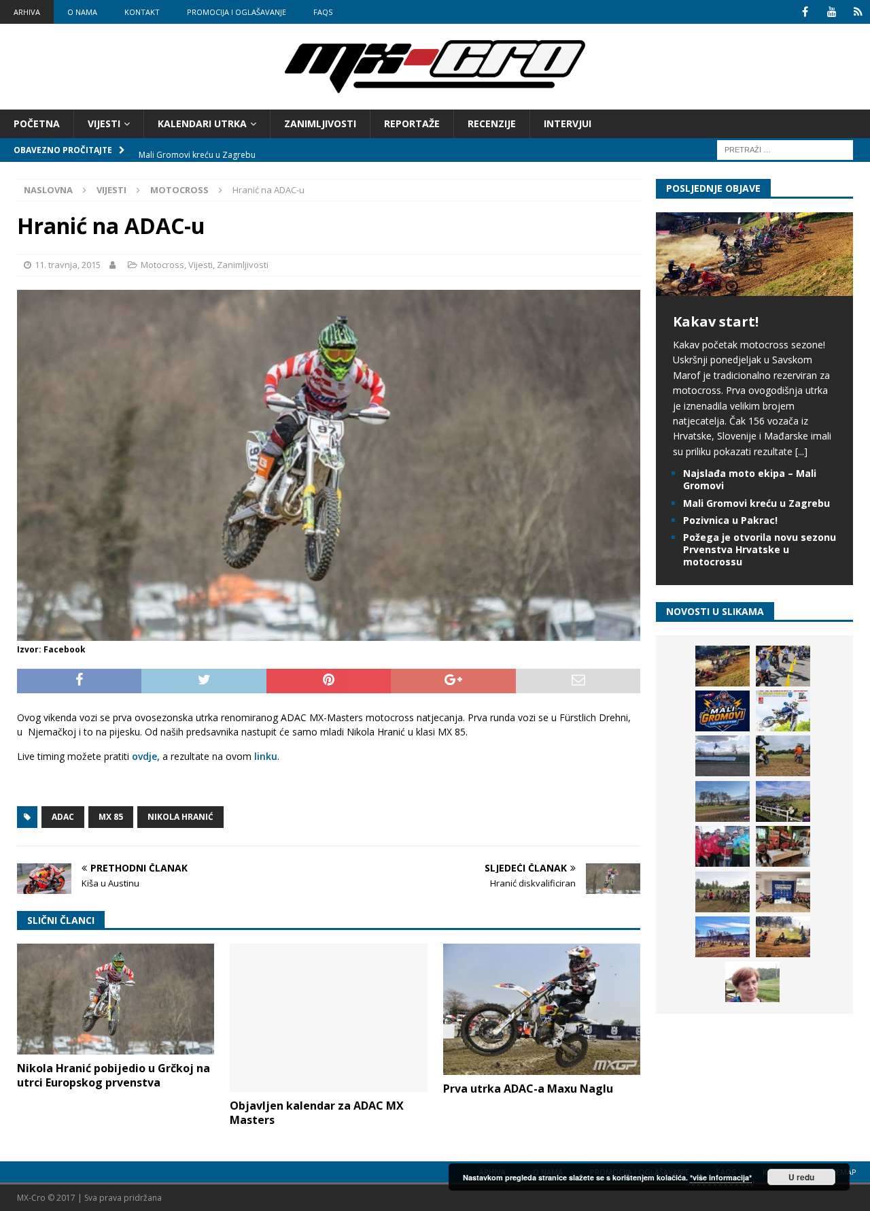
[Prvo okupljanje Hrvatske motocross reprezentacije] (722, 892)
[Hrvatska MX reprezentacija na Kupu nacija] (783, 846)
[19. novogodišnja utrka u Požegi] (783, 801)
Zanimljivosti (320, 123)
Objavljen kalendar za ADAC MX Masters (317, 1112)
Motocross (162, 265)
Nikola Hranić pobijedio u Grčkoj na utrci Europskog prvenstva (113, 1075)
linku (265, 756)
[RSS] (858, 12)
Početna (37, 123)
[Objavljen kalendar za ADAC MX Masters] (328, 1018)
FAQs (322, 12)
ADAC (63, 817)
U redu (801, 1177)
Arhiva (27, 12)
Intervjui (567, 123)
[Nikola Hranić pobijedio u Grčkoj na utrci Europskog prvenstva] (115, 999)
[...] (801, 451)
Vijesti (104, 123)
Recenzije (492, 123)
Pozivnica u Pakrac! (730, 520)
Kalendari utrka (202, 123)
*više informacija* (721, 1177)
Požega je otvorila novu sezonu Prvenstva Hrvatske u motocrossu (759, 549)
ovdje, (146, 756)
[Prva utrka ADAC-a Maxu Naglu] (541, 1009)
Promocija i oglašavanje (236, 12)
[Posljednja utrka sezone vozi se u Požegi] (783, 936)
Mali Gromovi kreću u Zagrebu (756, 503)
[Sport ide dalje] (783, 755)
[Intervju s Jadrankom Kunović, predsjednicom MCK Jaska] (752, 981)
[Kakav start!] (754, 288)
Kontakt (142, 12)
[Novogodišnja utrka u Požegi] (722, 936)
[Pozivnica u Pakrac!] (783, 711)
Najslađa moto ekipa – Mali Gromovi (749, 479)
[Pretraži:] (785, 149)
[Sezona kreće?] (722, 801)
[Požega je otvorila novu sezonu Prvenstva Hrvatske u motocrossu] (722, 755)
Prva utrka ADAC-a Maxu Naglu (528, 1088)
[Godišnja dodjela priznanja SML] (783, 892)
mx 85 (111, 817)
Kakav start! (716, 321)
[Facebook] (805, 12)
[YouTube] (831, 12)
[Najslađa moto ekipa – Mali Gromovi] (783, 666)
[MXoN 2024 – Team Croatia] (722, 846)
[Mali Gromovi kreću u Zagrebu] (722, 711)
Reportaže (412, 123)
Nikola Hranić (180, 817)
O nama (82, 12)
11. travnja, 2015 (68, 265)
